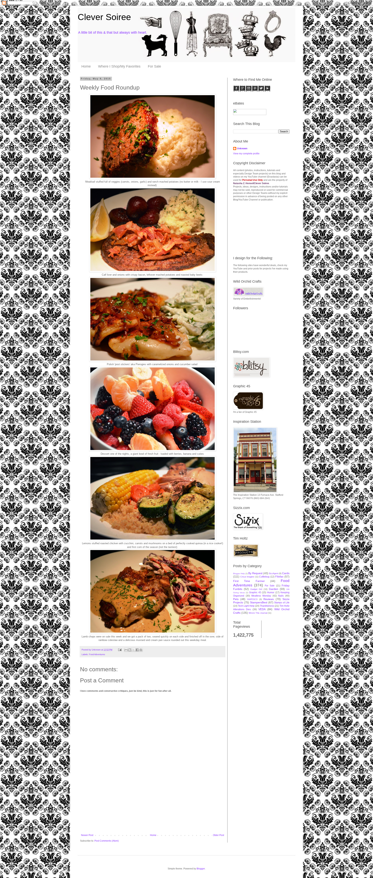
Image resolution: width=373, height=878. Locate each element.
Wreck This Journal (258, 613)
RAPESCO (252, 599)
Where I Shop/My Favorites (119, 66)
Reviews (268, 599)
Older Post (218, 835)
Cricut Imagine (247, 577)
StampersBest (258, 602)
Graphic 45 (255, 592)
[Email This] (126, 650)
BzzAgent (273, 573)
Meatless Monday (261, 595)
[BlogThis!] (130, 650)
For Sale (154, 66)
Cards (285, 573)
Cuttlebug (264, 576)
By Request (255, 573)
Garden (273, 589)
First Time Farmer (249, 581)
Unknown (242, 148)
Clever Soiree (104, 17)
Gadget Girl (256, 589)
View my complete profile (246, 153)
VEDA (262, 609)
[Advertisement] (152, 804)
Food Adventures (97, 654)
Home (86, 66)
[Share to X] (133, 650)
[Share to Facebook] (137, 650)
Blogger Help (239, 573)
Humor (270, 592)
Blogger (201, 868)
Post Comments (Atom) (106, 840)
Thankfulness (267, 606)
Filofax (279, 576)
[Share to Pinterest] (141, 650)
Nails (281, 595)
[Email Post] (119, 650)
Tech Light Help (246, 606)
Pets (236, 599)
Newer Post (87, 835)
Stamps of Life (281, 602)
